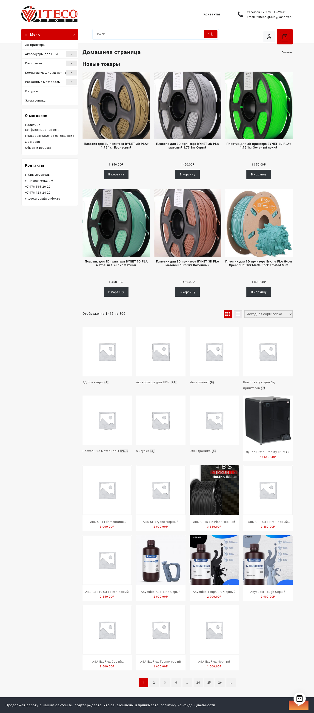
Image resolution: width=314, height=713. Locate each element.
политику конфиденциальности (188, 705)
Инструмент (34, 63)
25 (209, 682)
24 (198, 682)
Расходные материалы (43, 82)
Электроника (35, 100)
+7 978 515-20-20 (273, 12)
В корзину (116, 174)
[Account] (269, 36)
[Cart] (285, 36)
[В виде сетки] (228, 314)
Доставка (32, 141)
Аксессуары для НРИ (41, 54)
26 (220, 682)
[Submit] (211, 34)
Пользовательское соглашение (49, 135)
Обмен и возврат (38, 147)
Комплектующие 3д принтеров (49, 72)
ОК (298, 705)
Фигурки (31, 91)
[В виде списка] (238, 314)
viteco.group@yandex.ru (275, 17)
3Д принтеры (35, 45)
